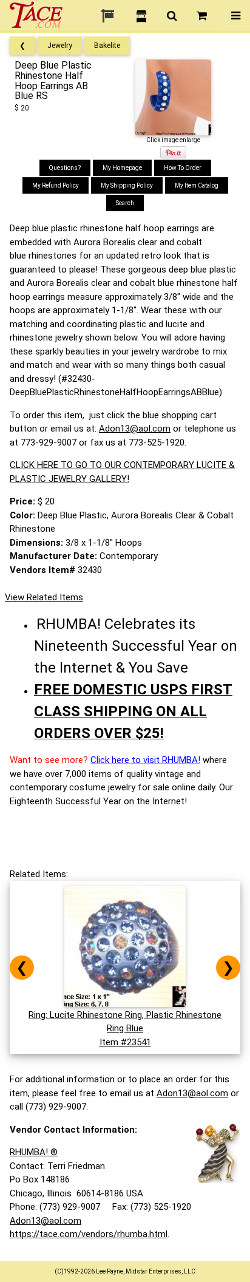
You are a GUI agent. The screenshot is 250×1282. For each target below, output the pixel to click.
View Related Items (44, 597)
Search (125, 203)
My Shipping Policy (127, 185)
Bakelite (107, 45)
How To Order (182, 167)
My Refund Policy (55, 185)
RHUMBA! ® (34, 1152)
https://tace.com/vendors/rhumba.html (88, 1234)
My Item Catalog (196, 185)
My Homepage (122, 167)
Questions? (65, 167)
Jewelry (59, 45)
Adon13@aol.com (135, 428)
